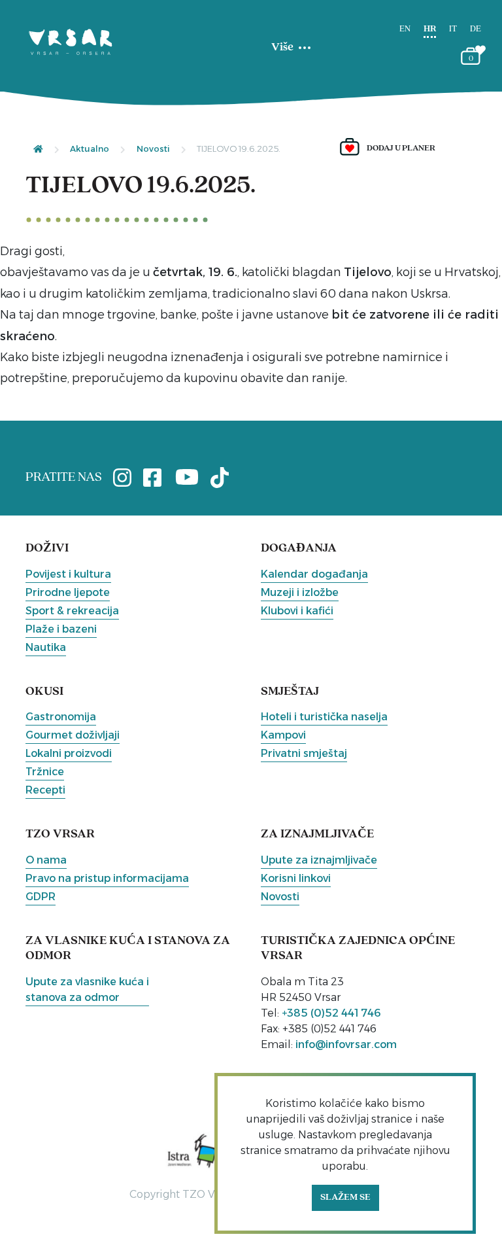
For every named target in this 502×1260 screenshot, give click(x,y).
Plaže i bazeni (61, 629)
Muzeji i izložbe (300, 592)
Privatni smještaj (304, 753)
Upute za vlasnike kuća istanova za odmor (87, 989)
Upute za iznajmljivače (319, 860)
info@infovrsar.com (346, 1044)
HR (430, 29)
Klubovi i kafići (297, 610)
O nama (46, 860)
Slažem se (345, 1197)
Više (282, 48)
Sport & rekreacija (72, 610)
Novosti (153, 148)
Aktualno (89, 148)
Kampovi (283, 735)
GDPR (40, 896)
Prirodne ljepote (67, 592)
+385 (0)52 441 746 (331, 1013)
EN (404, 29)
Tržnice (44, 771)
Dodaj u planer (401, 148)
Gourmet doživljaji (72, 735)
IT (453, 29)
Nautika (45, 647)
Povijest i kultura (68, 574)
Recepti (45, 790)
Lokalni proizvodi (68, 753)
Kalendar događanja (314, 574)
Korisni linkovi (296, 878)
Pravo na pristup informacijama (107, 878)
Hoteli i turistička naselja (324, 716)
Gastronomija (60, 716)
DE (475, 29)
